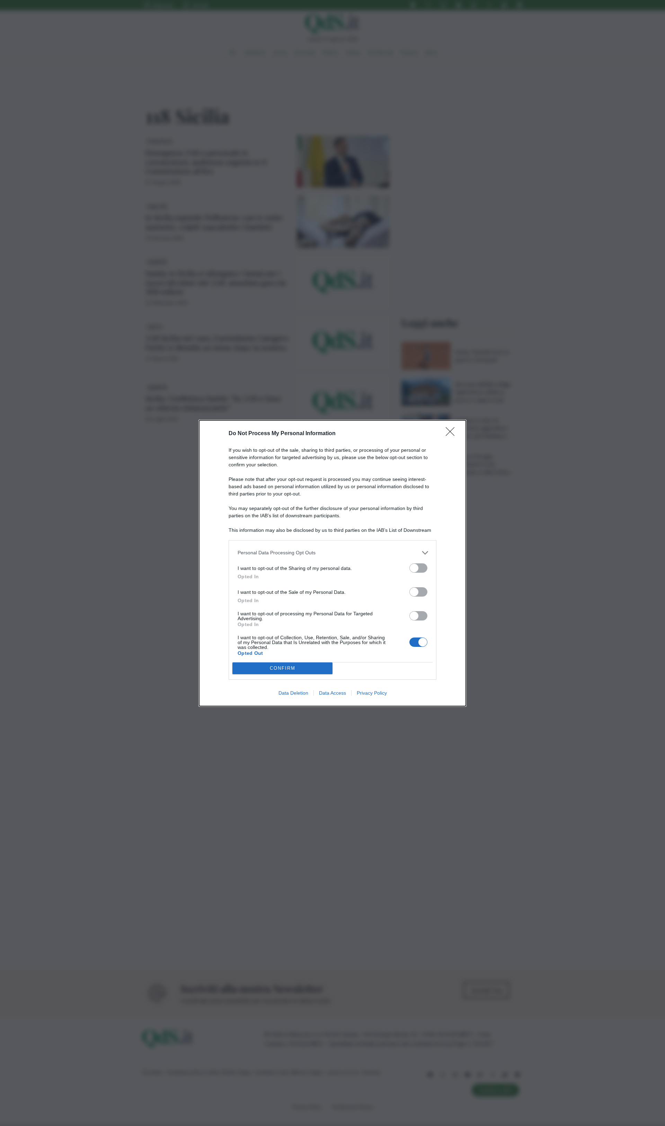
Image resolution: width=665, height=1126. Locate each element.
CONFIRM (282, 668)
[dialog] (332, 563)
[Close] (452, 433)
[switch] (418, 568)
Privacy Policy (372, 693)
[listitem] (332, 552)
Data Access (332, 693)
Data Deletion (293, 693)
